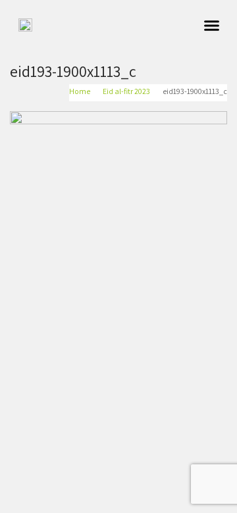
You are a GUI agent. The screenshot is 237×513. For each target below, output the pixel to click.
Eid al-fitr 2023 (126, 91)
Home (79, 91)
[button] (211, 25)
